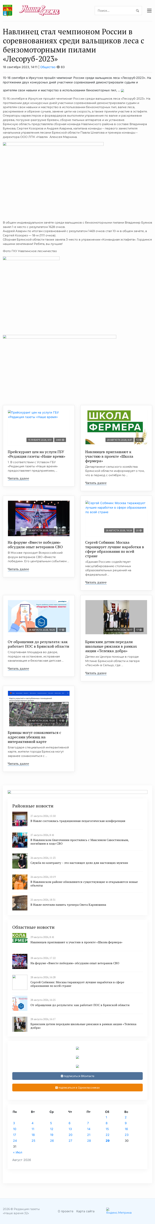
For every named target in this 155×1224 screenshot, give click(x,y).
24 (15, 1141)
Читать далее (18, 478)
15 (107, 1129)
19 (51, 1135)
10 (14, 1129)
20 (70, 1135)
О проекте (65, 1211)
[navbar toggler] (149, 10)
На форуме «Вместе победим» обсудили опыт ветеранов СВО (35, 544)
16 (126, 1129)
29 (108, 1141)
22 (107, 1135)
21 (88, 1135)
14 (88, 1129)
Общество (48, 67)
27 (70, 1141)
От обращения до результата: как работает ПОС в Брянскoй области (38, 644)
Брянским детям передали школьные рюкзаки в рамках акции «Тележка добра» (111, 646)
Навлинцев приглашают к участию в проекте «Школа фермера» (109, 456)
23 (127, 1135)
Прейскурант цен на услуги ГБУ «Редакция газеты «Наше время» (36, 454)
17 (14, 1135)
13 (70, 1129)
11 (33, 1129)
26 (52, 1141)
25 (33, 1141)
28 (89, 1141)
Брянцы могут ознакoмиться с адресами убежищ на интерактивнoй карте (34, 737)
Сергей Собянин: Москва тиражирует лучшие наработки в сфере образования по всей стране (114, 549)
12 (51, 1129)
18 (33, 1135)
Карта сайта (85, 1211)
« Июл (17, 1152)
